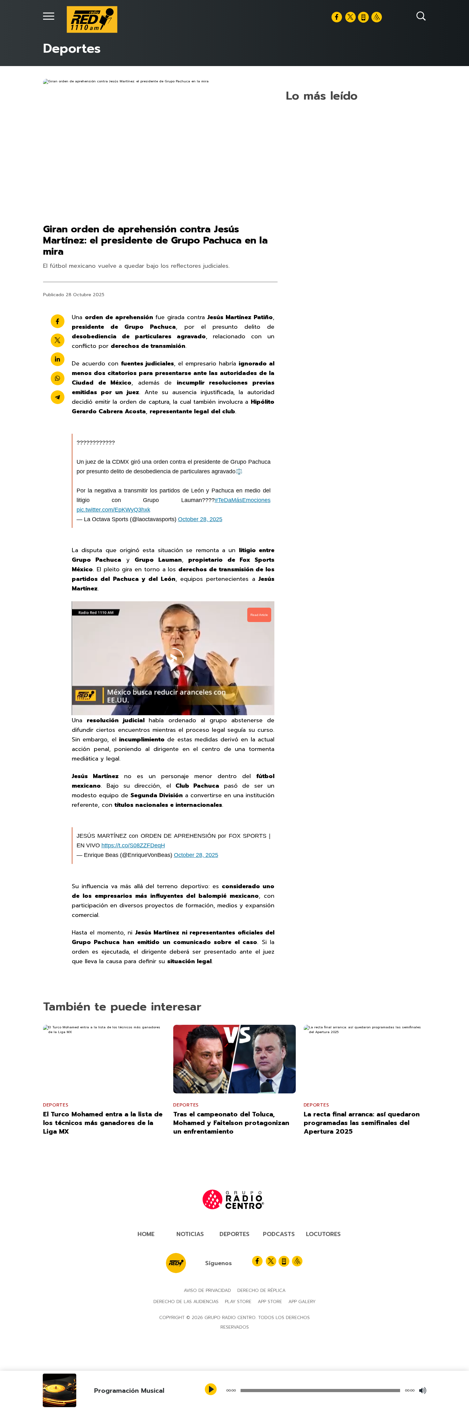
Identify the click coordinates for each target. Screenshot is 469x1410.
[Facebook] (336, 17)
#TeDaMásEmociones (243, 545)
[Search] (421, 16)
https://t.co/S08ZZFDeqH (133, 890)
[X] (350, 17)
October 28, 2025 (200, 564)
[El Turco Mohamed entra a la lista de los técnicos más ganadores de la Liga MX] (104, 1148)
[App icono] (363, 17)
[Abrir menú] (48, 16)
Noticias (190, 1368)
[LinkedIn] (57, 404)
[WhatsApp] (57, 423)
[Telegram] (57, 442)
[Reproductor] (211, 1390)
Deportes (234, 1368)
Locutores (323, 1368)
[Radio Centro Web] (376, 17)
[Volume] (422, 1390)
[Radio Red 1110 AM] (92, 19)
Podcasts (279, 1368)
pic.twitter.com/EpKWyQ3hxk (113, 554)
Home (146, 1368)
